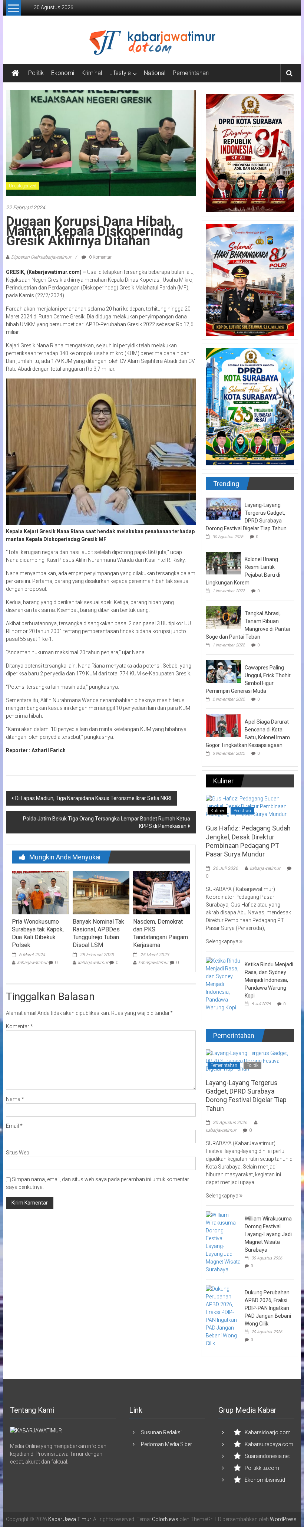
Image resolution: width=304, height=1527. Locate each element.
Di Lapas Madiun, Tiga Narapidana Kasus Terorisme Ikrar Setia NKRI (93, 798)
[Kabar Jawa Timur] (15, 73)
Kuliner (217, 810)
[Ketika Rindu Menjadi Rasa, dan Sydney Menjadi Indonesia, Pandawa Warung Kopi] (223, 984)
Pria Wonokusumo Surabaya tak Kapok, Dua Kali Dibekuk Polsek (38, 933)
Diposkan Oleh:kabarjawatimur (41, 257)
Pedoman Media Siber (166, 1444)
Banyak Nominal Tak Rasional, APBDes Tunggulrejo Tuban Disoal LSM (98, 933)
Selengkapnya (222, 941)
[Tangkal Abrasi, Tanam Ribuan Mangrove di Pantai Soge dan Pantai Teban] (223, 617)
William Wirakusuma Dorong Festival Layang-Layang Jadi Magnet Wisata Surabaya (268, 1234)
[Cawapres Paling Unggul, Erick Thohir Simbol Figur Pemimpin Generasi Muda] (223, 671)
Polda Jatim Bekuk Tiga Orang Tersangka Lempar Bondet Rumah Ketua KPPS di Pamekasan (106, 822)
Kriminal (92, 72)
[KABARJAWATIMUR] (36, 1430)
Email (14, 1126)
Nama (15, 1099)
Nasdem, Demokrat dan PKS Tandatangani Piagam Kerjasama (160, 933)
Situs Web (17, 1153)
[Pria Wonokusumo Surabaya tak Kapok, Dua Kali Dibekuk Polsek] (40, 892)
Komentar (19, 1026)
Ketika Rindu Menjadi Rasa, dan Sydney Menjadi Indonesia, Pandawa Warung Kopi (269, 980)
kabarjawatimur (32, 962)
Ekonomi (62, 72)
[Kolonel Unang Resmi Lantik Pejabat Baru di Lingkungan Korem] (223, 563)
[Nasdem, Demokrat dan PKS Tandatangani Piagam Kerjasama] (161, 892)
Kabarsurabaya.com (269, 1444)
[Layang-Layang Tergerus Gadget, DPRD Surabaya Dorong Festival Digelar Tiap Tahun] (223, 508)
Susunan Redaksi (161, 1432)
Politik (36, 72)
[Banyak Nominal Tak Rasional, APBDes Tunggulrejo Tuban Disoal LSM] (101, 892)
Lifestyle (120, 72)
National (154, 72)
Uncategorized (22, 186)
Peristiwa (242, 810)
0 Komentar (100, 257)
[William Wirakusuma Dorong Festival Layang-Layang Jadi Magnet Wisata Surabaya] (223, 1242)
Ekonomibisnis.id (265, 1480)
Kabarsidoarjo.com (268, 1432)
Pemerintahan (191, 72)
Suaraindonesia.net (267, 1456)
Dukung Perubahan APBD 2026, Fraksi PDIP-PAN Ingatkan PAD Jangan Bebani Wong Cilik (268, 1308)
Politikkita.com (262, 1468)
